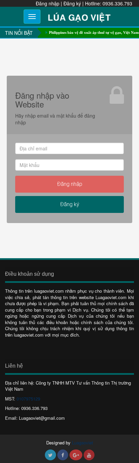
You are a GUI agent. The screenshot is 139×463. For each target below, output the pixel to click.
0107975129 (28, 398)
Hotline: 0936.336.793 (108, 3)
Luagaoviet (82, 442)
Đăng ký (72, 3)
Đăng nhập (47, 3)
